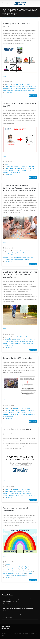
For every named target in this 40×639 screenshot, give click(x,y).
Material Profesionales (28, 166)
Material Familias (25, 84)
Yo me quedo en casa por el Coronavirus (15, 509)
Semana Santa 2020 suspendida (17, 358)
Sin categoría (25, 567)
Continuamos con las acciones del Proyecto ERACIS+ (18, 608)
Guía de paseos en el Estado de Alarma (17, 24)
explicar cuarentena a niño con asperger (14, 170)
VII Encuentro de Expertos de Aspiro (13, 615)
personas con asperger (20, 575)
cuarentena (16, 88)
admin (8, 84)
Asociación (16, 84)
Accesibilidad (17, 337)
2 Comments (8, 497)
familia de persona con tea (21, 259)
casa (20, 491)
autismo (7, 86)
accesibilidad (8, 339)
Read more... (33, 95)
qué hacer (29, 495)
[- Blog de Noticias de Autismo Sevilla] (20, 3)
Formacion (8, 166)
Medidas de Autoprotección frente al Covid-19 (19, 104)
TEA (33, 495)
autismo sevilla (14, 86)
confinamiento (24, 569)
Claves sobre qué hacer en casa (17, 429)
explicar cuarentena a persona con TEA (22, 90)
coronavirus (8, 88)
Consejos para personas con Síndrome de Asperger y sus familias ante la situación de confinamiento (19, 188)
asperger (7, 253)
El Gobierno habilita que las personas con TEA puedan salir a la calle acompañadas (20, 274)
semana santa (9, 416)
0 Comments (8, 93)
